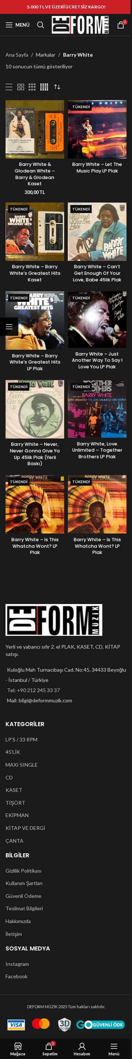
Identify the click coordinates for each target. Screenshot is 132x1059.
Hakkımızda (18, 921)
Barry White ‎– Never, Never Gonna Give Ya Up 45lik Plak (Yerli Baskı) (35, 454)
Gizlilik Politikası (23, 871)
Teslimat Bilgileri (24, 908)
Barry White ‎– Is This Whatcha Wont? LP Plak (35, 545)
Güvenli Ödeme (23, 896)
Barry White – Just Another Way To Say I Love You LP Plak (97, 360)
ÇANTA (14, 841)
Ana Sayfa (17, 55)
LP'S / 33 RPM (21, 739)
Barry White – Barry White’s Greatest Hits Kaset (35, 272)
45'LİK (13, 752)
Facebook (16, 976)
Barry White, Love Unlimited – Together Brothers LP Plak (97, 450)
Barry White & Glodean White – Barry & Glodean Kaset (35, 174)
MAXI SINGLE (22, 765)
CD (9, 777)
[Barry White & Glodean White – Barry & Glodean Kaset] (35, 129)
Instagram (17, 964)
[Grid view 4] (44, 87)
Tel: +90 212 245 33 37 (33, 690)
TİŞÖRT (15, 803)
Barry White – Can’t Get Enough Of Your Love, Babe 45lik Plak (97, 272)
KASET (14, 790)
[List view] (9, 87)
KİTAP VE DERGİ (25, 828)
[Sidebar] (9, 327)
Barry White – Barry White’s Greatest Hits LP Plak (35, 362)
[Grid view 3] (32, 87)
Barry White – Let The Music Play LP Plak (97, 167)
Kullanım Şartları (24, 883)
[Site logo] (80, 24)
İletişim (14, 934)
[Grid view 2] (20, 87)
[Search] (40, 25)
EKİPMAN (17, 815)
